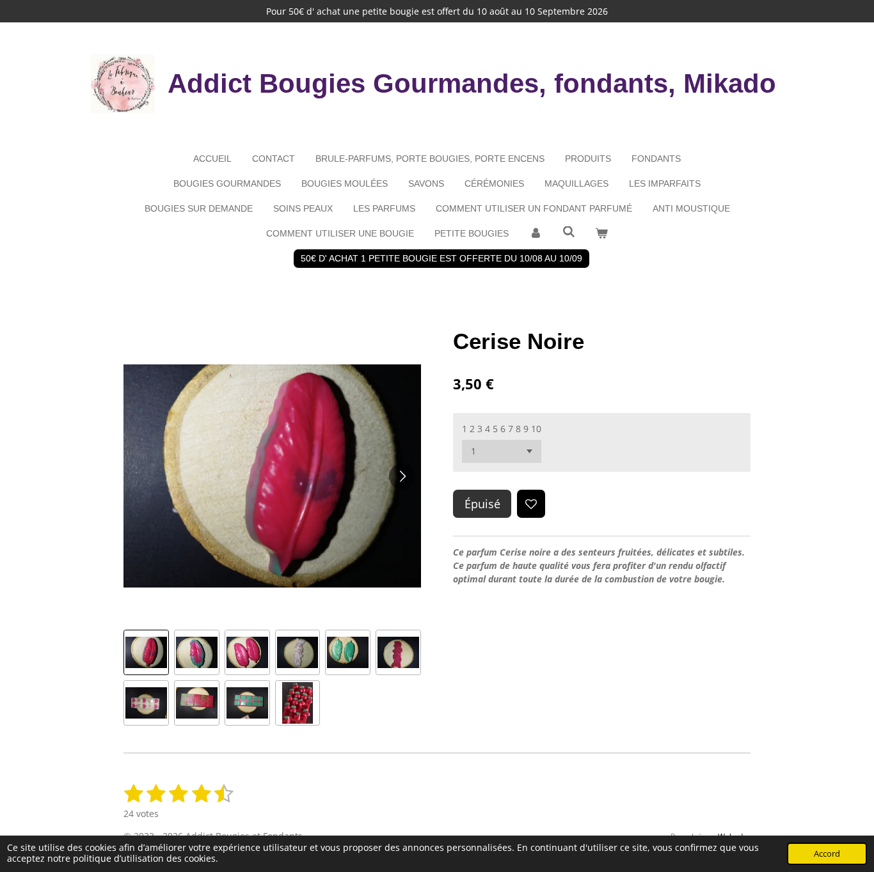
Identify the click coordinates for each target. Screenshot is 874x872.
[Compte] (535, 233)
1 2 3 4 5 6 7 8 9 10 (501, 429)
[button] (146, 652)
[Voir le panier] (601, 233)
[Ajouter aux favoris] (531, 504)
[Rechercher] (568, 232)
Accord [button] (827, 853)
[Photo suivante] (402, 476)
